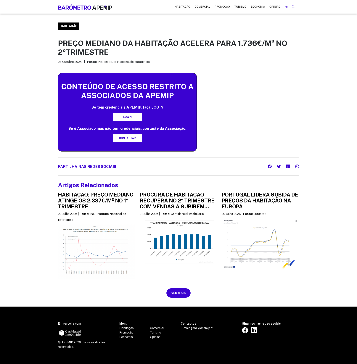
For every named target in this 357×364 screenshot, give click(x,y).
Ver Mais (178, 293)
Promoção (222, 6)
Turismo (240, 6)
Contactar (127, 138)
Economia (258, 6)
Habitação (182, 6)
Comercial (202, 6)
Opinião (274, 6)
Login (127, 116)
